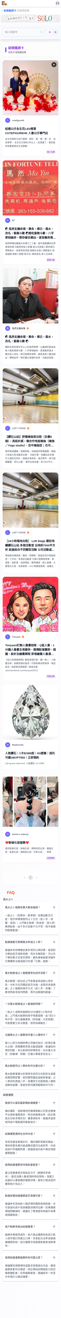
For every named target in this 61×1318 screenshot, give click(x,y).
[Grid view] (49, 32)
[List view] (55, 32)
